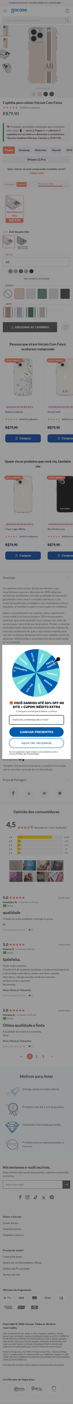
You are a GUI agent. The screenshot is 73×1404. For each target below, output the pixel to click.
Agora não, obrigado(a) (37, 743)
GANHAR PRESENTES (36, 732)
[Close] (66, 649)
